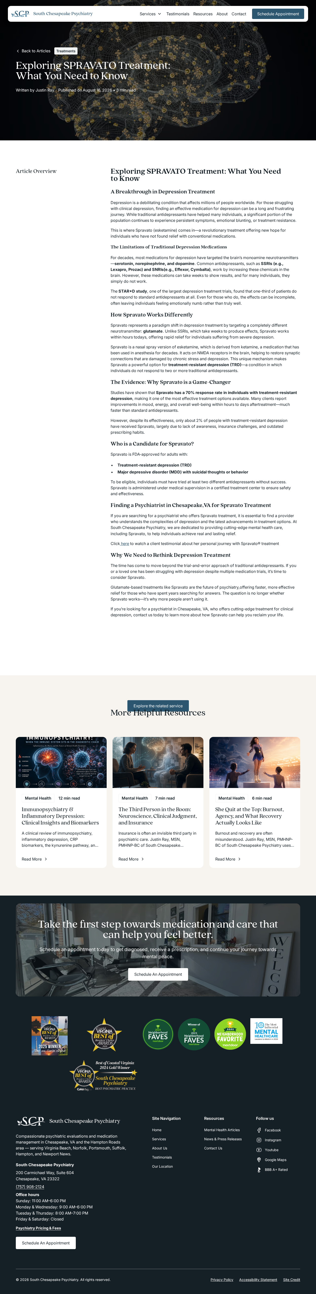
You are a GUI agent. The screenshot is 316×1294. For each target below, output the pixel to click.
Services (159, 1139)
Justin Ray (45, 90)
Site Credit (291, 1279)
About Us (159, 1148)
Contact (239, 13)
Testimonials (177, 13)
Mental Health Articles (222, 1130)
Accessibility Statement (258, 1279)
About (222, 13)
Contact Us (213, 1148)
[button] (150, 14)
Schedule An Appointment (158, 974)
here (124, 543)
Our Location (162, 1166)
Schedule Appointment (278, 13)
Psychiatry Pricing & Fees (38, 1228)
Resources (203, 13)
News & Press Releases (223, 1139)
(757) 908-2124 (30, 1186)
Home (156, 1130)
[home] (20, 14)
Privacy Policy (222, 1279)
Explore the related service (158, 705)
